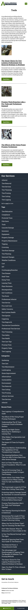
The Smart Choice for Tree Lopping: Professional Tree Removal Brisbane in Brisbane (13, 63)
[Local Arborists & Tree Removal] (9, 5)
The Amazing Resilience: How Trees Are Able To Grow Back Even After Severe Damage (14, 457)
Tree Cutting (6, 196)
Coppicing (5, 319)
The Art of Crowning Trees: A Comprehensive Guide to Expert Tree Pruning (13, 472)
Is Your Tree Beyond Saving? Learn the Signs (14, 535)
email (7, 203)
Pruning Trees (6, 345)
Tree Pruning (6, 193)
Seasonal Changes (8, 257)
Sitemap (14, 602)
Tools (4, 224)
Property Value (7, 348)
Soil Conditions (7, 293)
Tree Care (5, 364)
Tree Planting (6, 254)
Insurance (5, 231)
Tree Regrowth (7, 322)
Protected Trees (7, 218)
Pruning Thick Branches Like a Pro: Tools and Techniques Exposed (13, 104)
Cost (3, 263)
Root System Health (8, 312)
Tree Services (6, 187)
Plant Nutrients (7, 286)
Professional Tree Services (11, 329)
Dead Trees (5, 276)
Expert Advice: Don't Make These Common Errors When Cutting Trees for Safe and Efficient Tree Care (13, 481)
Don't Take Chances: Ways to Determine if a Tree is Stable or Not (14, 530)
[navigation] (26, 4)
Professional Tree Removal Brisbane (10, 600)
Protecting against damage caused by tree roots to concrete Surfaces (14, 493)
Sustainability (6, 380)
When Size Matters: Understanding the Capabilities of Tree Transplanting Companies (14, 450)
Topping (4, 244)
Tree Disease (6, 273)
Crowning (5, 247)
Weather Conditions (9, 260)
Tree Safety (6, 335)
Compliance (6, 215)
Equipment (5, 234)
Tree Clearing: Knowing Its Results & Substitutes (14, 512)
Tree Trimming (7, 332)
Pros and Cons (7, 306)
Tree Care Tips (7, 342)
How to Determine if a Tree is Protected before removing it (12, 499)
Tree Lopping (6, 200)
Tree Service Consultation (11, 325)
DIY (3, 267)
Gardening (5, 360)
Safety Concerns (7, 309)
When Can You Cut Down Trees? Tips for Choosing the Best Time (13, 524)
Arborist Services (8, 396)
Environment (6, 383)
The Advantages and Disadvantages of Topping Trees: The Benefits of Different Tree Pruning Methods (13, 553)
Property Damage (8, 237)
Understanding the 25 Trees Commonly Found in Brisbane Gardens (12, 424)
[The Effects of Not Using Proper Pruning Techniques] (6, 139)
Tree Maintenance (8, 367)
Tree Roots (5, 296)
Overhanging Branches (10, 270)
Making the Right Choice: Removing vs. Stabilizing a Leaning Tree (11, 432)
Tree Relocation (7, 211)
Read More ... (7, 79)
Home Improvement (9, 373)
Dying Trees (6, 280)
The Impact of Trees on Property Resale (13, 443)
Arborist (4, 180)
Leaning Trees (6, 283)
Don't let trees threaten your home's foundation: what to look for (14, 465)
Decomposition (7, 290)
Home (5, 603)
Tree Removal (6, 183)
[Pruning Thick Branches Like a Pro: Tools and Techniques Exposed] (6, 96)
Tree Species (6, 316)
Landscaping (6, 370)
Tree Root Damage (8, 250)
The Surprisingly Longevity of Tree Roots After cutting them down (14, 488)
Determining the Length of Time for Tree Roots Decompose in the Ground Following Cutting (13, 518)
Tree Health (6, 338)
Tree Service (6, 303)
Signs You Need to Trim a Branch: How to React (13, 568)
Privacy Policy (8, 602)
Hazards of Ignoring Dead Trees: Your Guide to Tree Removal (13, 540)
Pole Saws (5, 221)
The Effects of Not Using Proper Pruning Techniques (13, 146)
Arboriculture (6, 377)
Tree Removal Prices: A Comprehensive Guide (10, 546)
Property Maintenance (9, 241)
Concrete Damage (8, 228)
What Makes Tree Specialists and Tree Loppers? (13, 438)
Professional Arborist (9, 299)
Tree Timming (7, 190)
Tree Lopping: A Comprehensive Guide (13, 412)
